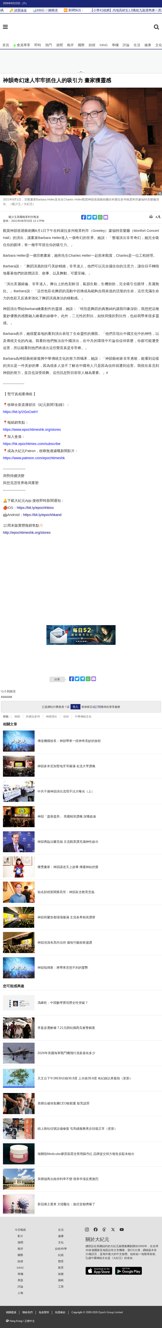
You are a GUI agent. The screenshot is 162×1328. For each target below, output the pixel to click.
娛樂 (61, 1274)
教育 (61, 1267)
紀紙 (61, 1255)
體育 (61, 1261)
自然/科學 (61, 1248)
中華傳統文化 (83, 716)
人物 (20, 1292)
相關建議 (11, 1312)
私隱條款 (60, 1312)
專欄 (115, 45)
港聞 (59, 45)
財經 (92, 45)
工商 (61, 1286)
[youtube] (122, 1229)
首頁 (5, 45)
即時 (37, 45)
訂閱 (98, 706)
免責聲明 (44, 1312)
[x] (113, 1229)
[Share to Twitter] (89, 217)
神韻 (17, 716)
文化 (158, 45)
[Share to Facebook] (83, 217)
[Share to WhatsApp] (100, 217)
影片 (20, 1236)
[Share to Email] (105, 217)
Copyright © (79, 1312)
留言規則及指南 (6, 697)
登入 (75, 706)
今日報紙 (20, 1229)
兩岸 (70, 45)
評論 (126, 45)
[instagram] (87, 1229)
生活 (137, 45)
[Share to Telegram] (94, 217)
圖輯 (61, 1280)
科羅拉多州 (33, 716)
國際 (81, 45)
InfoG (104, 45)
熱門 (48, 45)
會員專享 (23, 45)
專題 (20, 1280)
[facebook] (96, 1229)
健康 (147, 45)
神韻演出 (51, 716)
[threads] (104, 1229)
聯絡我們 (27, 1312)
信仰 (66, 716)
